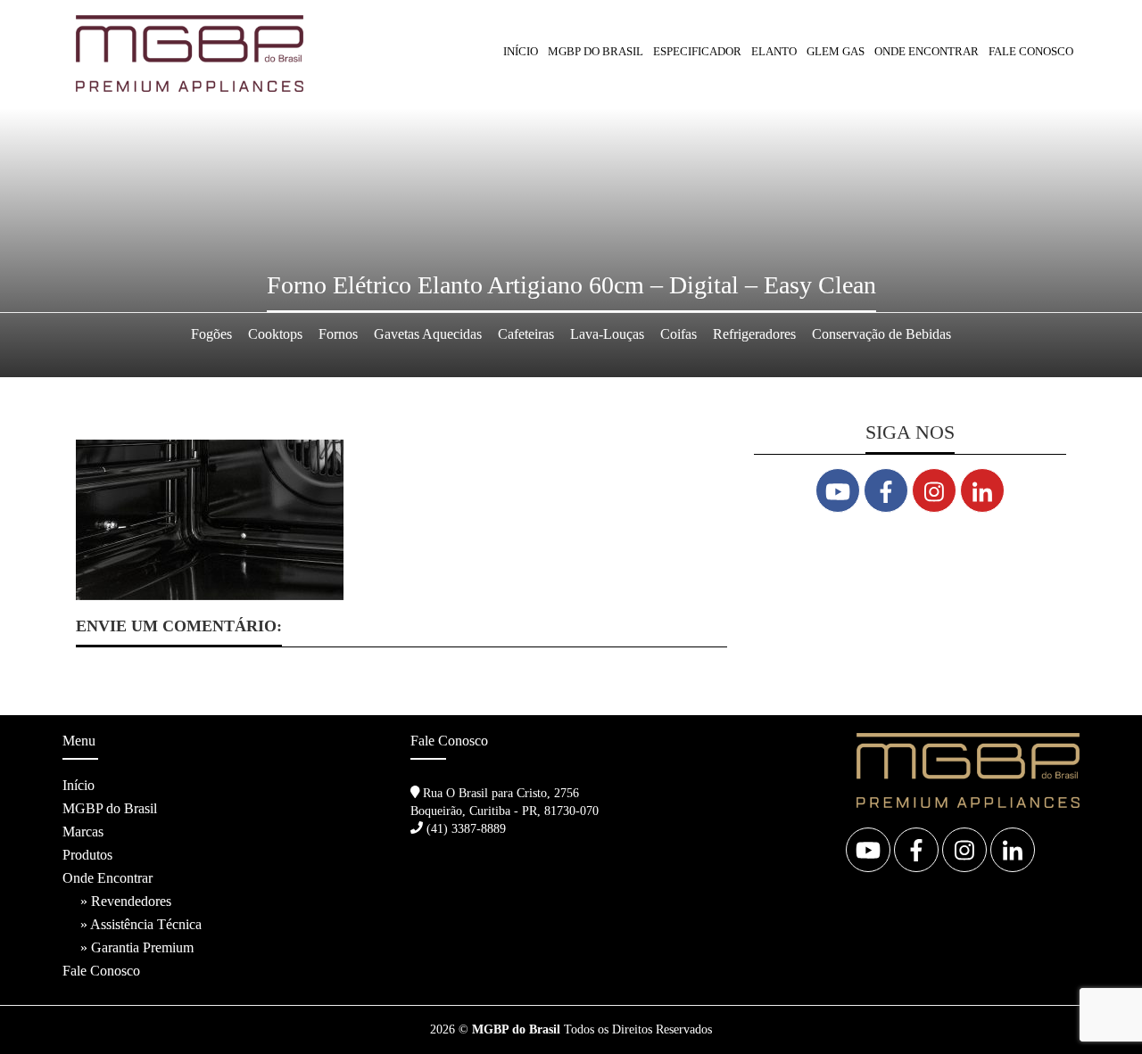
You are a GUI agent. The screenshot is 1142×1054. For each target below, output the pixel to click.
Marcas (82, 831)
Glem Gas (836, 51)
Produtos (87, 854)
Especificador (697, 51)
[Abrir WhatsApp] (1097, 1009)
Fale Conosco (1031, 51)
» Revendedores (125, 901)
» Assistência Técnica (141, 924)
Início (520, 51)
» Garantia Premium (137, 947)
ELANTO (774, 51)
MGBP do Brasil (595, 51)
